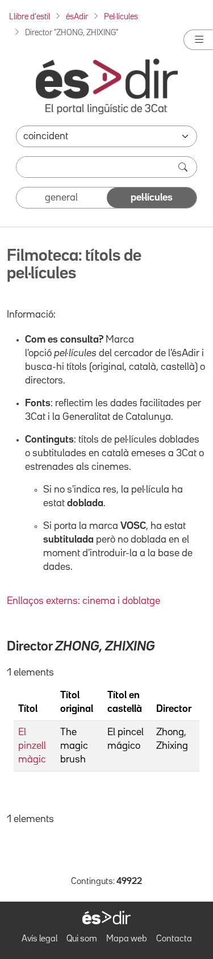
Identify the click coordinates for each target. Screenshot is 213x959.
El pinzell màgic (32, 746)
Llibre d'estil (29, 16)
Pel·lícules (121, 16)
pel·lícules (152, 197)
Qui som (81, 939)
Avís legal (39, 939)
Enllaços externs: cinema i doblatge (83, 601)
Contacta (174, 939)
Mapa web (126, 939)
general (61, 197)
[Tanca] (198, 40)
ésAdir (77, 16)
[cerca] (184, 167)
